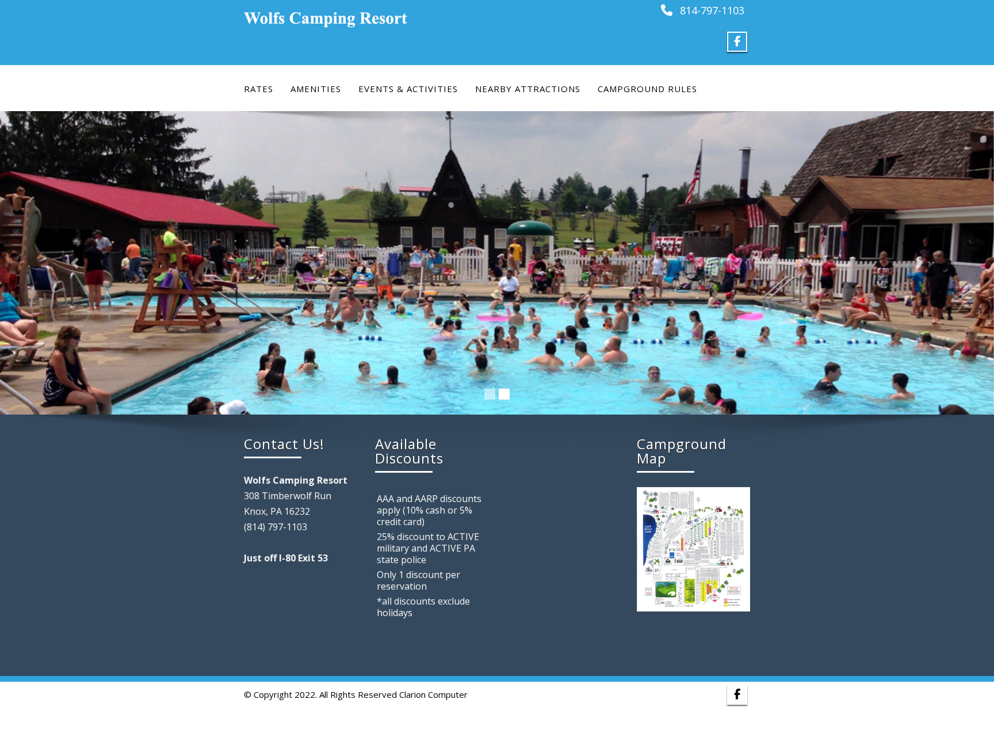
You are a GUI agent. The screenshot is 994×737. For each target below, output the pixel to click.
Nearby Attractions (527, 88)
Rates (258, 88)
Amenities (315, 88)
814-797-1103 (712, 10)
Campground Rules (647, 88)
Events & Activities (408, 88)
